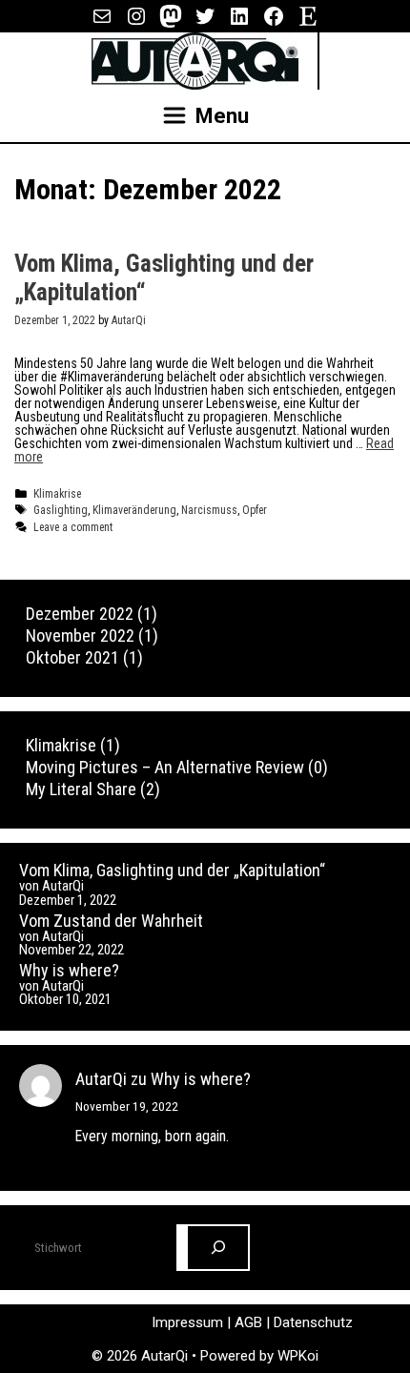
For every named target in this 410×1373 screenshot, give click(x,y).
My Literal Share (81, 789)
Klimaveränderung (134, 510)
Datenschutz (313, 1322)
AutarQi (101, 1079)
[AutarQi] (195, 60)
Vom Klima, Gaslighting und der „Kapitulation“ (172, 870)
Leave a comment (73, 527)
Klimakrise (57, 494)
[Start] (218, 1247)
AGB (250, 1322)
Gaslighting (60, 510)
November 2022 (80, 635)
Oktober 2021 (72, 657)
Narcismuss (209, 510)
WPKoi (297, 1355)
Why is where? (69, 970)
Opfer (254, 510)
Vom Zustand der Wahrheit (111, 921)
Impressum (189, 1322)
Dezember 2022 (79, 614)
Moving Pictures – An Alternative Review (165, 767)
